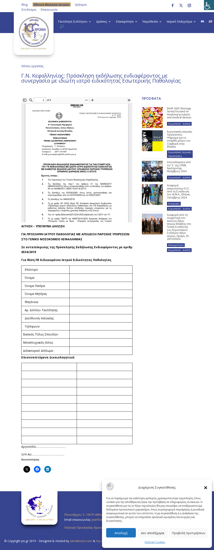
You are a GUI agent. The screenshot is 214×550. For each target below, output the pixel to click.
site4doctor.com (81, 541)
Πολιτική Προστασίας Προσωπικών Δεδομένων (96, 528)
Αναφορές (174, 203)
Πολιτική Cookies (155, 542)
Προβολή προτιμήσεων (188, 533)
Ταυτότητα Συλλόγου (72, 21)
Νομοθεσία (150, 21)
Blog (24, 4)
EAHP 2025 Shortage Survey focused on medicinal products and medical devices (179, 113)
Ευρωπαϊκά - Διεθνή (179, 123)
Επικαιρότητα (125, 21)
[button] (206, 487)
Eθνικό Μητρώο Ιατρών (52, 4)
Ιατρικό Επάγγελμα (179, 21)
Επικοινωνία (49, 10)
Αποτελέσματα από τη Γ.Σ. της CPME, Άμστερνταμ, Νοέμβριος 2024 (179, 166)
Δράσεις (101, 21)
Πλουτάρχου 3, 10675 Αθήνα (84, 515)
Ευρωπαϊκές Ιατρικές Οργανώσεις (179, 154)
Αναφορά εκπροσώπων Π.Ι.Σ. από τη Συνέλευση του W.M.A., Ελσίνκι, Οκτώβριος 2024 (178, 191)
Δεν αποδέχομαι (152, 533)
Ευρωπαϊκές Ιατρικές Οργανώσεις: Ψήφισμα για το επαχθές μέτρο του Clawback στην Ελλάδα (179, 139)
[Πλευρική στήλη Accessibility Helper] (209, 5)
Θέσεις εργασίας (32, 66)
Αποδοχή (121, 533)
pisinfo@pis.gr (101, 520)
